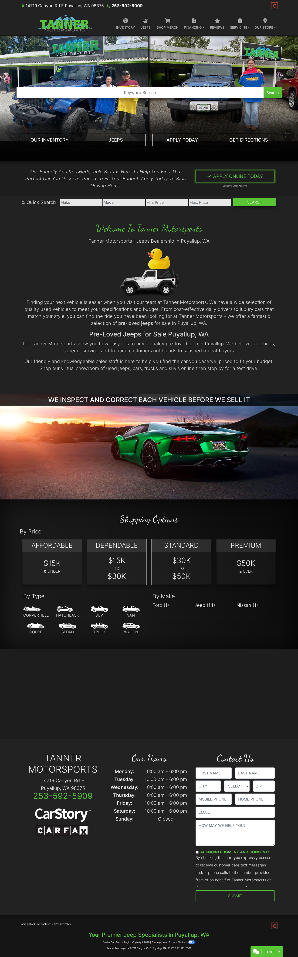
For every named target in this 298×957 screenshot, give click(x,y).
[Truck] (99, 628)
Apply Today (182, 140)
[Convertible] (36, 611)
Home (23, 924)
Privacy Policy (63, 924)
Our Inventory (49, 140)
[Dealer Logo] (64, 23)
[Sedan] (67, 628)
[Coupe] (35, 628)
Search (273, 92)
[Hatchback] (67, 611)
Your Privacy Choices (175, 942)
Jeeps (116, 140)
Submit (235, 895)
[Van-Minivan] (131, 611)
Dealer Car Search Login (116, 942)
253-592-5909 (127, 5)
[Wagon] (131, 628)
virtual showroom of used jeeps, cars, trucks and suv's (120, 368)
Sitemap (156, 942)
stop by (215, 368)
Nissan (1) (247, 605)
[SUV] (99, 611)
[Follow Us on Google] (274, 5)
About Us (33, 924)
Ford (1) (160, 605)
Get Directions (248, 140)
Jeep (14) (204, 605)
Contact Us (47, 924)
